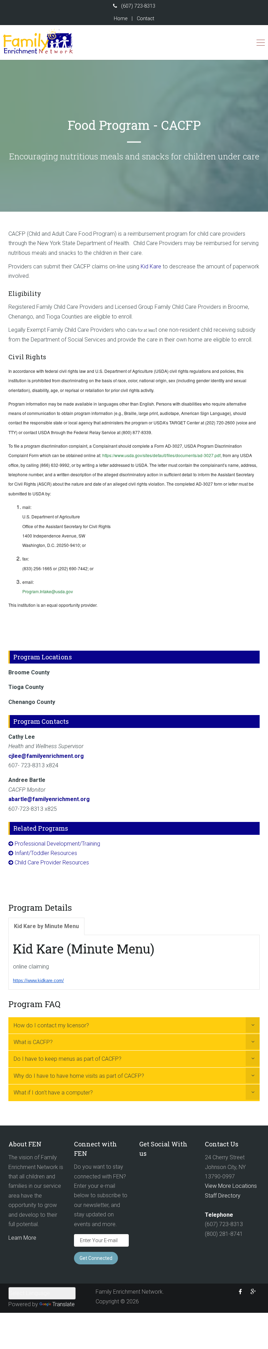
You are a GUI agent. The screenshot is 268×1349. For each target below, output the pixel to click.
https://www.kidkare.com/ (38, 980)
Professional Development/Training (57, 843)
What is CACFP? (33, 1042)
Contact (145, 19)
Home (120, 19)
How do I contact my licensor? (51, 1025)
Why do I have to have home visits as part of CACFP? (79, 1076)
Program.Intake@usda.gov (47, 591)
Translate (63, 1304)
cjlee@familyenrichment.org (46, 756)
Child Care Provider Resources (52, 862)
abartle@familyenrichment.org (49, 799)
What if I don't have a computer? (53, 1092)
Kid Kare (151, 266)
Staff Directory (222, 1195)
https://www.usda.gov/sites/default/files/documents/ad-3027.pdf (161, 455)
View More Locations (231, 1186)
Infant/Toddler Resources (46, 853)
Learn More (22, 1237)
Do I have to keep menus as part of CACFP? (67, 1059)
